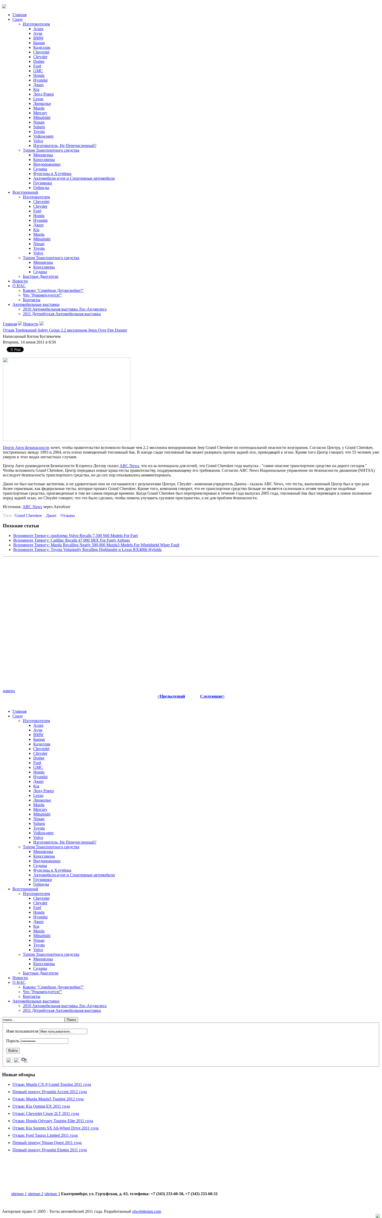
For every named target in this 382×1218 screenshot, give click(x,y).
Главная (10, 324)
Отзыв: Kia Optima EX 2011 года (41, 1106)
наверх (9, 691)
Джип (51, 515)
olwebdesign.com (146, 1211)
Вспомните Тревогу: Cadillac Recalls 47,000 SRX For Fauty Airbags (71, 540)
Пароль (12, 1041)
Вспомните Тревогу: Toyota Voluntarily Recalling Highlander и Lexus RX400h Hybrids (87, 549)
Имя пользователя (22, 1031)
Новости (30, 324)
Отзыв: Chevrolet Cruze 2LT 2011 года (45, 1113)
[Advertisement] (191, 1175)
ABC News (129, 465)
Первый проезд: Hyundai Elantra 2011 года (49, 1150)
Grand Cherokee (28, 515)
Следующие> (212, 696)
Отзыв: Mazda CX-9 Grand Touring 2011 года (51, 1084)
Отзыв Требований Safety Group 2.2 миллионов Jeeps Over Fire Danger (65, 330)
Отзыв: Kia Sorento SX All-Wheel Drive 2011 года (55, 1128)
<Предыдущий (171, 696)
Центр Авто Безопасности (26, 447)
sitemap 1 (19, 1194)
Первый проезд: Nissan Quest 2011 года (47, 1142)
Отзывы (68, 515)
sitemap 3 (52, 1194)
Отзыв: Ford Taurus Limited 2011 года (45, 1135)
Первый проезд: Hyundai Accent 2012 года (49, 1091)
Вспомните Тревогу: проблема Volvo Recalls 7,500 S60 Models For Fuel (75, 535)
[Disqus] (191, 624)
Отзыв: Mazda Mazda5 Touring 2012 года (48, 1099)
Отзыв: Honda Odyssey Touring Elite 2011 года (52, 1121)
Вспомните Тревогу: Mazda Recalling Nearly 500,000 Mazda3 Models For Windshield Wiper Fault (96, 545)
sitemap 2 (35, 1194)
